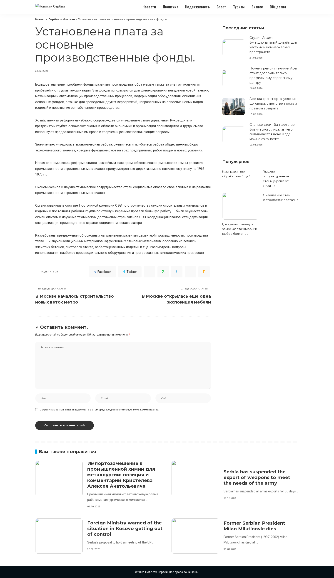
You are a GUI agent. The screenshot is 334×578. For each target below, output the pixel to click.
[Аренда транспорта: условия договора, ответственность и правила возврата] (233, 106)
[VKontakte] (176, 271)
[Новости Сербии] (50, 7)
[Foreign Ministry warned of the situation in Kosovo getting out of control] (59, 536)
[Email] (204, 271)
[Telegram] (190, 271)
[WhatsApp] (163, 271)
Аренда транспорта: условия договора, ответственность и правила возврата (273, 103)
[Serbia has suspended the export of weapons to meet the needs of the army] (195, 478)
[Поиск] (296, 7)
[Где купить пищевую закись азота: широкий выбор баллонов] (240, 206)
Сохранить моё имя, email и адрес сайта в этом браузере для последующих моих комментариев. (99, 409)
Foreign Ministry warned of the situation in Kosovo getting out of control (124, 528)
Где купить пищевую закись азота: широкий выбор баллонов (239, 228)
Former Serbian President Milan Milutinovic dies (254, 525)
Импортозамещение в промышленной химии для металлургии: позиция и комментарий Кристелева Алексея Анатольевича (121, 475)
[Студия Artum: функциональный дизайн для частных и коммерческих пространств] (233, 47)
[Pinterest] (149, 271)
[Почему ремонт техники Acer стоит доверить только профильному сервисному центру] (233, 78)
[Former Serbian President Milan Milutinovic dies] (195, 536)
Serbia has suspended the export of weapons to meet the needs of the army (257, 477)
